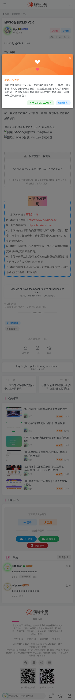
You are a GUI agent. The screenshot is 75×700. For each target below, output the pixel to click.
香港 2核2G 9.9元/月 (40, 102)
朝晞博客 (63, 102)
